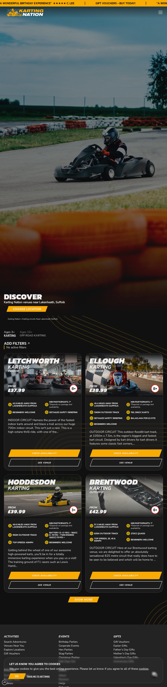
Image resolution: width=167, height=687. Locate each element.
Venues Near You (14, 646)
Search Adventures (15, 642)
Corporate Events (69, 646)
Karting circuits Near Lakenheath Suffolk (40, 319)
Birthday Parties (68, 642)
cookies (143, 669)
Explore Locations (14, 649)
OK (17, 676)
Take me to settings (38, 676)
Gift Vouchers (121, 642)
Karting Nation (14, 319)
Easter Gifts (120, 646)
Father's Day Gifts (124, 649)
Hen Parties (66, 649)
